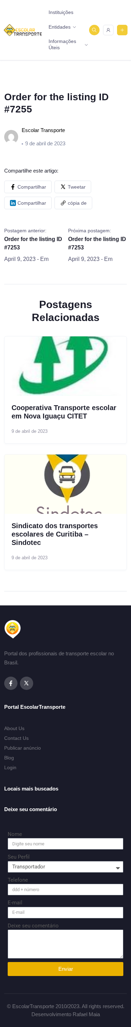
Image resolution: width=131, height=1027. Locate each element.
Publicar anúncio (22, 748)
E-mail (15, 902)
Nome (15, 834)
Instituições (61, 12)
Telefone (18, 880)
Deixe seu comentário (33, 926)
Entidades (60, 27)
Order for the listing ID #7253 (33, 243)
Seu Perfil (19, 857)
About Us (14, 728)
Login (10, 767)
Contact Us (16, 738)
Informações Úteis (62, 44)
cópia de (77, 203)
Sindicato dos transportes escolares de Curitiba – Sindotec (55, 534)
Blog (9, 757)
